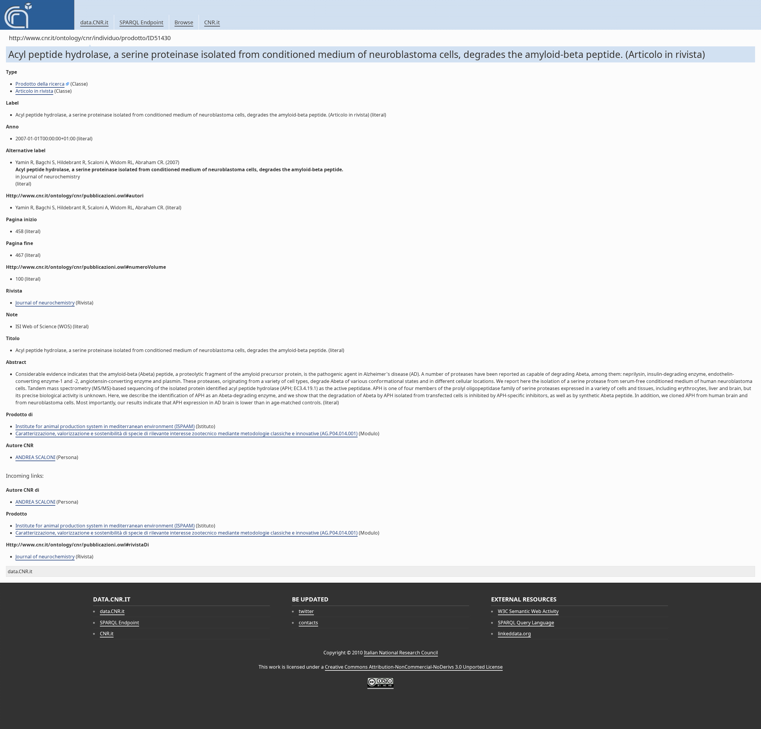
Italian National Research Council (401, 652)
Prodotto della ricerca (40, 84)
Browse (183, 22)
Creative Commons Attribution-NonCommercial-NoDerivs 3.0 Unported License (414, 667)
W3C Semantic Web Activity (528, 611)
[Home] (37, 15)
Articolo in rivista (34, 91)
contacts (308, 622)
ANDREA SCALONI (35, 457)
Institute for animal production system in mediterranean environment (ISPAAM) (105, 426)
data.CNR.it (94, 22)
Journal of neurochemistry (45, 302)
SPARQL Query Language (526, 622)
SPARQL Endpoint (141, 22)
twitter (306, 611)
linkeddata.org (514, 633)
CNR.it (212, 22)
